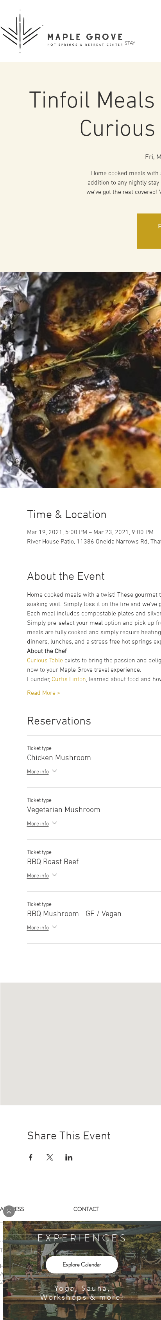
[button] (9, 1211)
